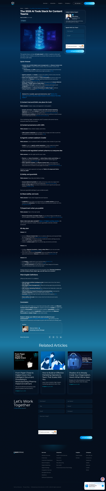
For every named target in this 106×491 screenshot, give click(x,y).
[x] (57, 337)
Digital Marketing (46, 465)
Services (45, 3)
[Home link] (12, 3)
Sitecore (88, 465)
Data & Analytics (46, 462)
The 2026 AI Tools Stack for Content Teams (39, 8)
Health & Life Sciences (61, 455)
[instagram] (53, 337)
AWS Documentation (50, 83)
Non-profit (59, 465)
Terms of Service (18, 487)
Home (21, 8)
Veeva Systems (35, 80)
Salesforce (44, 475)
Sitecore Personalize (48, 89)
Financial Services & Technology (64, 467)
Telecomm (59, 460)
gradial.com (45, 76)
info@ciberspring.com (20, 408)
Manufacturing (60, 462)
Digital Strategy (45, 467)
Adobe (87, 462)
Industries (52, 3)
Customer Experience (47, 460)
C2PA (51, 71)
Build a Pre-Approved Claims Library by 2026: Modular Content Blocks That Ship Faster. (41, 95)
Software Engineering (47, 477)
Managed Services (46, 472)
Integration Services (47, 470)
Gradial (87, 467)
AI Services (44, 457)
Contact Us (89, 457)
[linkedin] (60, 337)
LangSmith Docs (49, 86)
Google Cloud (30, 186)
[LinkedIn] (39, 328)
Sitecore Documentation (51, 112)
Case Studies (79, 455)
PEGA (87, 470)
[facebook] (49, 337)
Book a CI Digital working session (49, 221)
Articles (77, 457)
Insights (26, 8)
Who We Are (89, 455)
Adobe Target (39, 89)
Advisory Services (46, 455)
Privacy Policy (26, 487)
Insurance (58, 457)
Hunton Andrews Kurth (35, 283)
